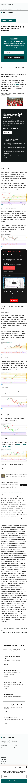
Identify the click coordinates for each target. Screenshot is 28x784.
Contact (16, 750)
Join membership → (9, 268)
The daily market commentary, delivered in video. (12, 256)
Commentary (4, 747)
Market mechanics (6, 750)
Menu (14, 16)
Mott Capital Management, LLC (10, 492)
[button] (4, 288)
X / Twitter (3, 761)
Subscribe (4, 752)
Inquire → (23, 485)
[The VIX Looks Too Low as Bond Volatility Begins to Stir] (14, 283)
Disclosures (17, 752)
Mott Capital (8, 12)
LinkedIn (3, 763)
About (15, 747)
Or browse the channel (8, 271)
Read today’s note (8, 20)
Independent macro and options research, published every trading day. (13, 115)
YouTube (19, 9)
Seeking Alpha (11, 9)
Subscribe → (7, 132)
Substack (4, 9)
